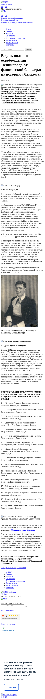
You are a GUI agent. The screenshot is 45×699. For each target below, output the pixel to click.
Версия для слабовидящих (12, 18)
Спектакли (10, 36)
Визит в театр (12, 42)
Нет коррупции (7, 610)
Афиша (9, 31)
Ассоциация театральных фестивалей (17, 22)
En (6, 7)
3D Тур (4, 594)
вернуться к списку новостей (13, 568)
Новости (9, 33)
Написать (11, 687)
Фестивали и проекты (15, 38)
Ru (2, 7)
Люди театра (11, 40)
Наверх (4, 697)
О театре (9, 29)
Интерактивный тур (9, 20)
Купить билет (7, 4)
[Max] (4, 11)
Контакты (10, 45)
